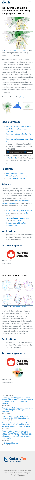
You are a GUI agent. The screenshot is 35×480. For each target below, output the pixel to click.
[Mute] (25, 152)
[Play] (8, 152)
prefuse (26, 213)
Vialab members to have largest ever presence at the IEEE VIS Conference (15, 417)
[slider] (29, 152)
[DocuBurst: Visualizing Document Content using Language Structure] (17, 23)
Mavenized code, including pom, (17, 218)
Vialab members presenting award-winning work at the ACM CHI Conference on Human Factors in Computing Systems (17, 424)
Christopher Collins (19, 50)
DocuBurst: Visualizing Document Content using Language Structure (16, 11)
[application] (19, 152)
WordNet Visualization (14, 275)
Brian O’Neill (17, 220)
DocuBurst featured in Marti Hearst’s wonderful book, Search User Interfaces (19, 128)
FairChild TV (12, 158)
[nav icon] (29, 2)
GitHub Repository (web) (15, 173)
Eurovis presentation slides (15, 178)
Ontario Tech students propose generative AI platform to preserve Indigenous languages (17, 409)
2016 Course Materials (10, 443)
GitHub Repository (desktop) (16, 176)
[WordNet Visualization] (17, 285)
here (22, 97)
